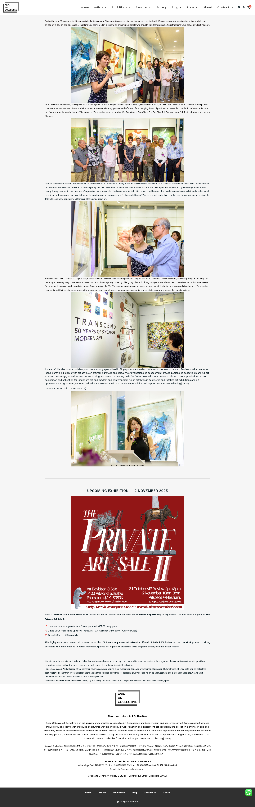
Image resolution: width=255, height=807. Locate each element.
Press (190, 7)
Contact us (225, 7)
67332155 (121, 765)
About (207, 7)
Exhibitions (119, 7)
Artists (98, 7)
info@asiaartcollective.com (131, 769)
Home (85, 7)
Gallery (162, 7)
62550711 (99, 765)
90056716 (142, 765)
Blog (175, 7)
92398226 (162, 765)
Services (142, 7)
